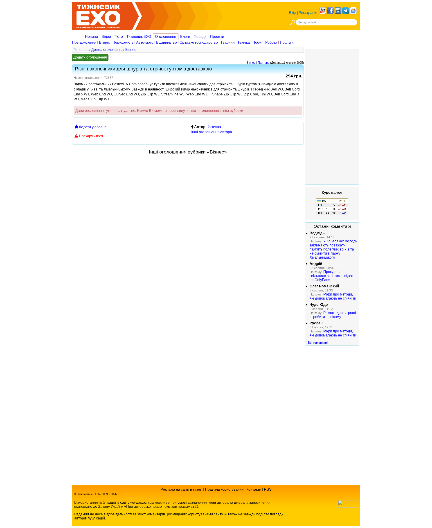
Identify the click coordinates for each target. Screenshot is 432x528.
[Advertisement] (332, 116)
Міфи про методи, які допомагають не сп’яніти (333, 296)
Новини (91, 36)
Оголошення (165, 36)
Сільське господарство (199, 42)
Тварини (227, 42)
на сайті (182, 489)
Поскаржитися (91, 136)
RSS (268, 489)
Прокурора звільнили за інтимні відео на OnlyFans (331, 276)
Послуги (287, 42)
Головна (81, 50)
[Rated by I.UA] (348, 506)
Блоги (185, 36)
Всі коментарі (318, 342)
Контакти (253, 489)
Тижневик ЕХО (138, 36)
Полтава (263, 62)
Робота (271, 42)
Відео (106, 36)
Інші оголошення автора (211, 132)
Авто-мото (144, 42)
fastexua (214, 127)
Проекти (217, 36)
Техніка (243, 42)
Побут (257, 42)
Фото (119, 36)
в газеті (196, 489)
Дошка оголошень (106, 50)
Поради (200, 36)
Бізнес (104, 42)
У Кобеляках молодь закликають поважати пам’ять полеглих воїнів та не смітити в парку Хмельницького (333, 249)
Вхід (292, 13)
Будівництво (166, 42)
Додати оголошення (90, 57)
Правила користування (224, 489)
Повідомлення (84, 42)
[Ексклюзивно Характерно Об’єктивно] (98, 15)
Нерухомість (122, 42)
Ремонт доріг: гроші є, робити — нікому (333, 315)
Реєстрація (308, 13)
